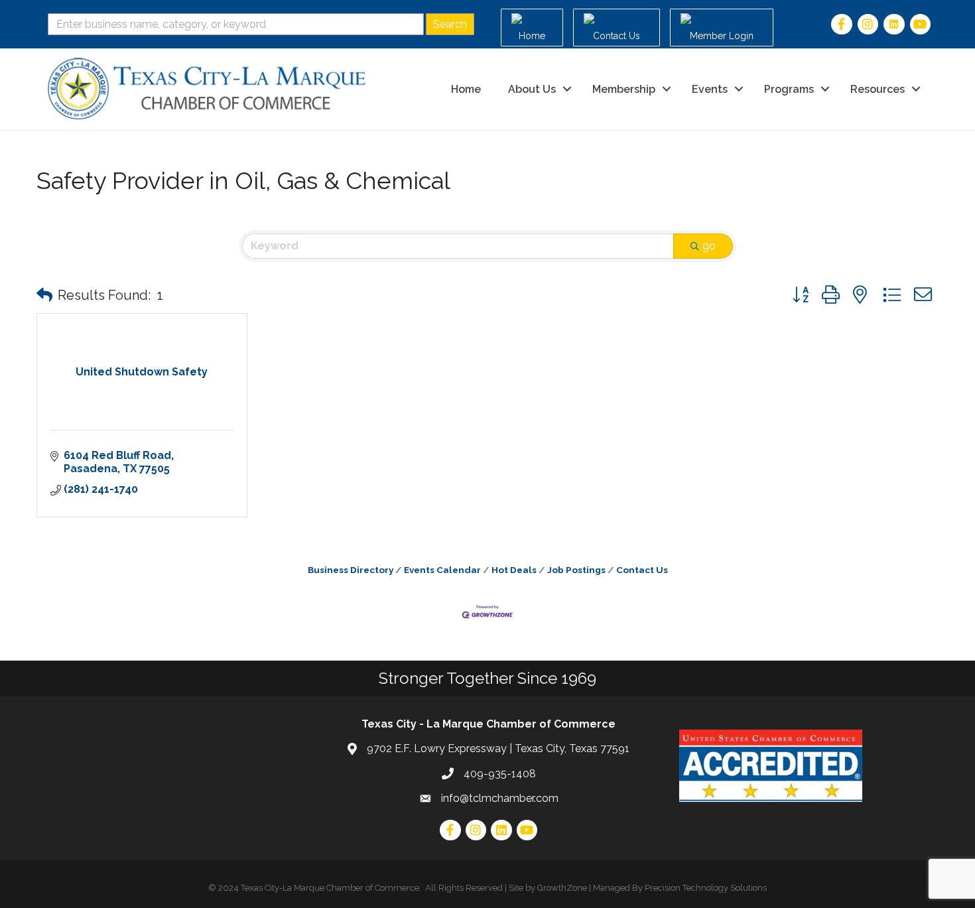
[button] (44, 295)
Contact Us (642, 569)
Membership (623, 89)
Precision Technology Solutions (706, 888)
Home (466, 89)
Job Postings (576, 569)
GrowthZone (562, 888)
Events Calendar (442, 569)
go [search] (709, 245)
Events (710, 89)
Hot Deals (514, 569)
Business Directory (350, 569)
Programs (789, 89)
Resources (877, 89)
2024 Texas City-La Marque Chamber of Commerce (318, 888)
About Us (532, 89)
